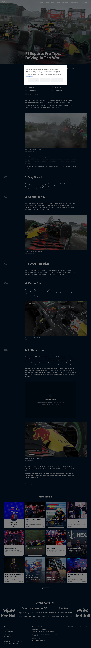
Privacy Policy (29, 76)
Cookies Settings (33, 80)
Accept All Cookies (57, 80)
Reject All (45, 80)
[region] (45, 75)
